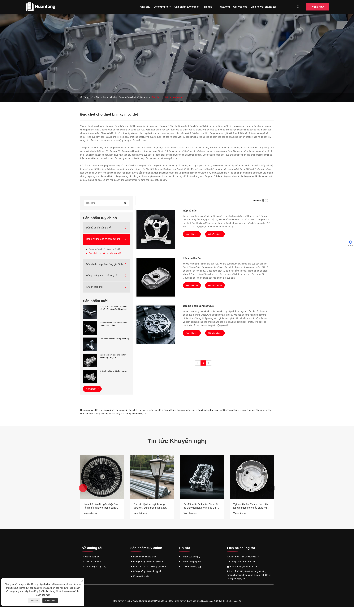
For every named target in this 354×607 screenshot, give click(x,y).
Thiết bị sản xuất (93, 561)
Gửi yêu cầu (240, 6)
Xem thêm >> (192, 234)
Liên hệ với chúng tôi (263, 6)
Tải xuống (224, 6)
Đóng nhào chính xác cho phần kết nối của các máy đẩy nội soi (113, 307)
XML (220, 601)
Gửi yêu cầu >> (215, 234)
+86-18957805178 (250, 557)
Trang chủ (144, 6)
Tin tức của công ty (191, 557)
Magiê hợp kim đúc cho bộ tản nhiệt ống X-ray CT (113, 356)
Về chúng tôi (161, 6)
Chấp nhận (50, 600)
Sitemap (210, 601)
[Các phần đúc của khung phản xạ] (90, 344)
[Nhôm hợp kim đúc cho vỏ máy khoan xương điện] (90, 328)
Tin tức (208, 6)
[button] (83, 488)
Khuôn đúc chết (94, 286)
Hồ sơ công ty (92, 557)
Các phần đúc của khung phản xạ (114, 339)
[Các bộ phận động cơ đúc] (156, 325)
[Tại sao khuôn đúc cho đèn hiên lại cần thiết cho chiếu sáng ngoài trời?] (252, 477)
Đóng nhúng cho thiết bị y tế (101, 275)
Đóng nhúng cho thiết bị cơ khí (134, 97)
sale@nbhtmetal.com (247, 566)
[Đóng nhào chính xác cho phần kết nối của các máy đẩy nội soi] (90, 312)
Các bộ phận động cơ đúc (198, 306)
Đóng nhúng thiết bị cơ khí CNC (104, 249)
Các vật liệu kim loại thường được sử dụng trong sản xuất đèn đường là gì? (150, 506)
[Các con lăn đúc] (156, 277)
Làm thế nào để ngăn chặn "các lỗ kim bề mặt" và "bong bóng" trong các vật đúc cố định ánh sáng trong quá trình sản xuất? (101, 506)
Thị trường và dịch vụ (95, 566)
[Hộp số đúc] (156, 229)
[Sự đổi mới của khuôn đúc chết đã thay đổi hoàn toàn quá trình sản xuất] (202, 477)
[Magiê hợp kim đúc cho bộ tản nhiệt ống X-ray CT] (90, 360)
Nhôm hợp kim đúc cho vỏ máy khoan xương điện (113, 323)
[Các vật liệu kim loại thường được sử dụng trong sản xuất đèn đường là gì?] (152, 477)
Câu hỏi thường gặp (191, 566)
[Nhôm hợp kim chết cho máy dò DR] (90, 376)
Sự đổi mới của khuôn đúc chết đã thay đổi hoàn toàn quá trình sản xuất (200, 506)
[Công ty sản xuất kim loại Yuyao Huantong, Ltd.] (40, 7)
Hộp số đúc (189, 210)
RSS (216, 601)
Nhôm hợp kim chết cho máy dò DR (113, 372)
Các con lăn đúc (192, 258)
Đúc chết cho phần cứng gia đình (104, 264)
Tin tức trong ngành (191, 561)
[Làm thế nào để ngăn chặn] (102, 477)
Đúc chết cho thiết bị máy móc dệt (167, 97)
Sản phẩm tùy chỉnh (186, 6)
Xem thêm (91, 389)
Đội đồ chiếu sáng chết (98, 227)
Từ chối (34, 600)
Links (203, 601)
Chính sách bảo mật (232, 601)
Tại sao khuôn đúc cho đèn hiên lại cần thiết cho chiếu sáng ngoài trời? (251, 506)
